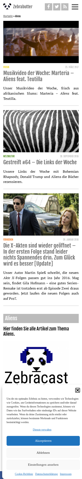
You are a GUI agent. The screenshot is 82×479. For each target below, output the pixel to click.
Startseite (8, 16)
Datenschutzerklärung (46, 474)
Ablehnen (43, 452)
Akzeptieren (43, 440)
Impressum (66, 474)
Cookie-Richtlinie (24, 474)
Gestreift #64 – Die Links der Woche (40, 162)
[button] (77, 390)
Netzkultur (9, 156)
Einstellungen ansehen (43, 464)
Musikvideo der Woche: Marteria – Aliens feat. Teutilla (38, 76)
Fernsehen (8, 239)
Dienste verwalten (42, 429)
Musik (6, 67)
